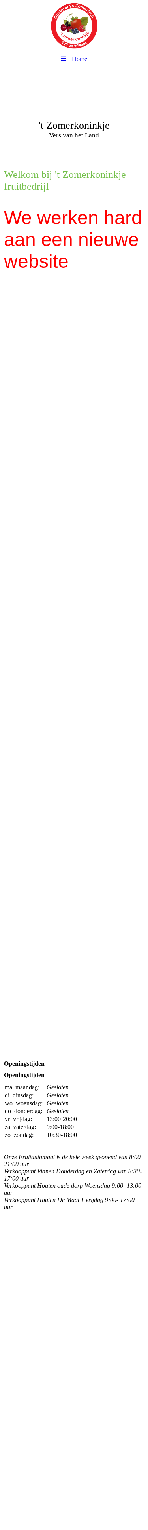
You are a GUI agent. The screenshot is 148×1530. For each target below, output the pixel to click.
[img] (74, 26)
